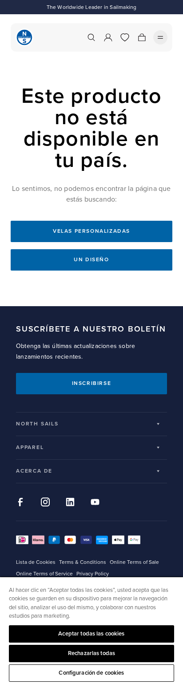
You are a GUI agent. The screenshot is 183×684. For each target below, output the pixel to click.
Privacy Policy (92, 574)
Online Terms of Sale (134, 562)
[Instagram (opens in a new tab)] (45, 502)
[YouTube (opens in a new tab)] (95, 502)
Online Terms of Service (44, 574)
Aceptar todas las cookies (91, 633)
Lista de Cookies (36, 562)
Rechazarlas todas (91, 653)
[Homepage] (24, 37)
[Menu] (160, 37)
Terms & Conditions (82, 562)
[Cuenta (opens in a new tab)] (108, 37)
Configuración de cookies (91, 672)
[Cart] (141, 37)
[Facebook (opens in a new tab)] (20, 502)
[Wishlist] (124, 37)
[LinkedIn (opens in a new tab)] (70, 502)
